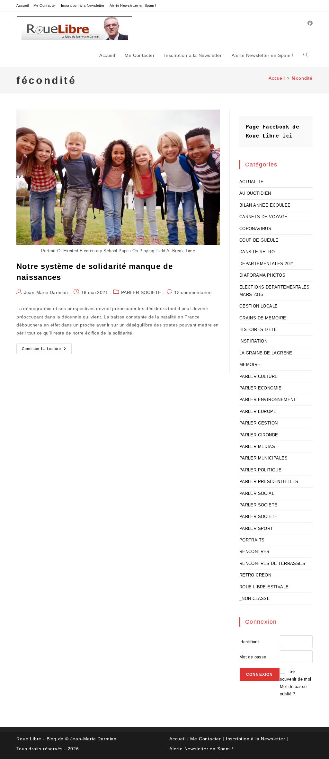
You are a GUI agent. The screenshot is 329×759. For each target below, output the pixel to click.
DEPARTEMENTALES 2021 (266, 263)
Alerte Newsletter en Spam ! (133, 5)
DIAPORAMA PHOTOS (262, 275)
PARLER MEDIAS (257, 446)
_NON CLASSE (254, 598)
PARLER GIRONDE (258, 435)
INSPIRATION (253, 341)
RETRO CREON (255, 575)
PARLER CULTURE (258, 376)
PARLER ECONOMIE (260, 388)
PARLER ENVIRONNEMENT (267, 399)
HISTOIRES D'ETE (258, 329)
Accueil (22, 5)
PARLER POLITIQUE (260, 470)
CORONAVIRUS (255, 228)
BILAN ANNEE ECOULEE (265, 205)
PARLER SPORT (256, 528)
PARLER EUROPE (257, 411)
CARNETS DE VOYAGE (263, 216)
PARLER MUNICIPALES (263, 458)
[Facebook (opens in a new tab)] (310, 23)
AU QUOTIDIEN (255, 193)
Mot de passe (252, 657)
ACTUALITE (251, 181)
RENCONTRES (254, 551)
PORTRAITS (252, 540)
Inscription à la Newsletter (83, 5)
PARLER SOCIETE (141, 292)
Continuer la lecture (47, 350)
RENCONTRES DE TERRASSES (272, 563)
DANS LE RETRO (257, 251)
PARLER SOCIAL (256, 493)
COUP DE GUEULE (259, 240)
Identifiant (249, 641)
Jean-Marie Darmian (46, 292)
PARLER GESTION (258, 423)
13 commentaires (192, 292)
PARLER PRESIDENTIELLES (268, 481)
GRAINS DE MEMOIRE (262, 318)
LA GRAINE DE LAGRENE (265, 353)
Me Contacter (44, 5)
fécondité (302, 78)
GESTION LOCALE (258, 306)
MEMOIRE (250, 364)
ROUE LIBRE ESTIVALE (264, 587)
